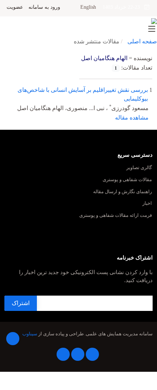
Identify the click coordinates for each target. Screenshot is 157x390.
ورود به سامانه (44, 7)
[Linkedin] (92, 354)
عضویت (15, 7)
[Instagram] (77, 354)
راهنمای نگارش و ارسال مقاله (122, 192)
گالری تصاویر (139, 167)
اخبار (147, 203)
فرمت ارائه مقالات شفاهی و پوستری (115, 215)
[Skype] (63, 354)
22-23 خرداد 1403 (123, 7)
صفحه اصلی (142, 41)
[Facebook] (12, 338)
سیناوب (29, 333)
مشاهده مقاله (132, 117)
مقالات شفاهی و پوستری (127, 180)
